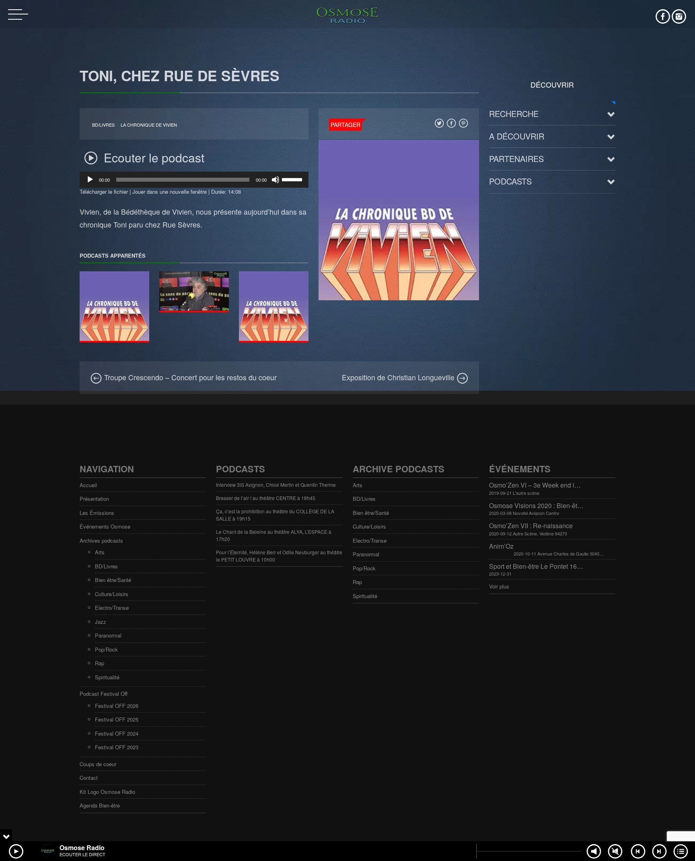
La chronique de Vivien (149, 125)
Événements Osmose (105, 526)
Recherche (514, 113)
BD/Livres (103, 125)
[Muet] (275, 180)
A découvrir (516, 136)
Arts (100, 552)
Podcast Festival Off (103, 693)
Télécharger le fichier (104, 191)
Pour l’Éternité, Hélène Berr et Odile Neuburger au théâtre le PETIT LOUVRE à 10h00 (279, 556)
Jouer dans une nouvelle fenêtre (169, 191)
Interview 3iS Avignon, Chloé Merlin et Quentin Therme (276, 484)
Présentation (94, 498)
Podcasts (510, 181)
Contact (89, 777)
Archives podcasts (101, 540)
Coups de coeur (98, 764)
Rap (99, 663)
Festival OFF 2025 (116, 719)
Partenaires (516, 158)
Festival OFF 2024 (116, 733)
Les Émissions (97, 513)
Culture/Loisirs (111, 594)
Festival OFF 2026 (116, 705)
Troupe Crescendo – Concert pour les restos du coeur (189, 377)
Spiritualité (107, 677)
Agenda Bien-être (100, 805)
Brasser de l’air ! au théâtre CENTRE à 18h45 (265, 497)
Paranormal (108, 635)
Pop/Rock (106, 649)
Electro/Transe (112, 607)
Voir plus (499, 586)
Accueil (88, 485)
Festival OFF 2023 (116, 747)
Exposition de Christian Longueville (399, 377)
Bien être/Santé (113, 580)
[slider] (293, 179)
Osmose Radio (82, 847)
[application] (194, 180)
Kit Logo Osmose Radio (107, 791)
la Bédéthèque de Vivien (152, 212)
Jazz (100, 621)
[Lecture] (90, 180)
